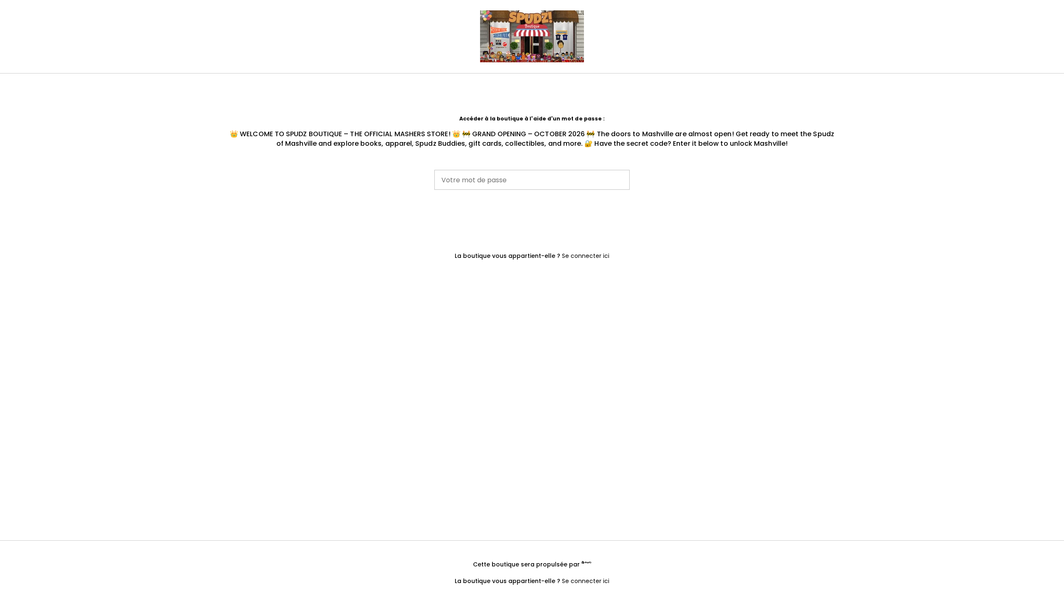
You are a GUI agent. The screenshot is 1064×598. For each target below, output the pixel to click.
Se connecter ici (585, 256)
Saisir (532, 218)
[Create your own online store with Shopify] (586, 563)
